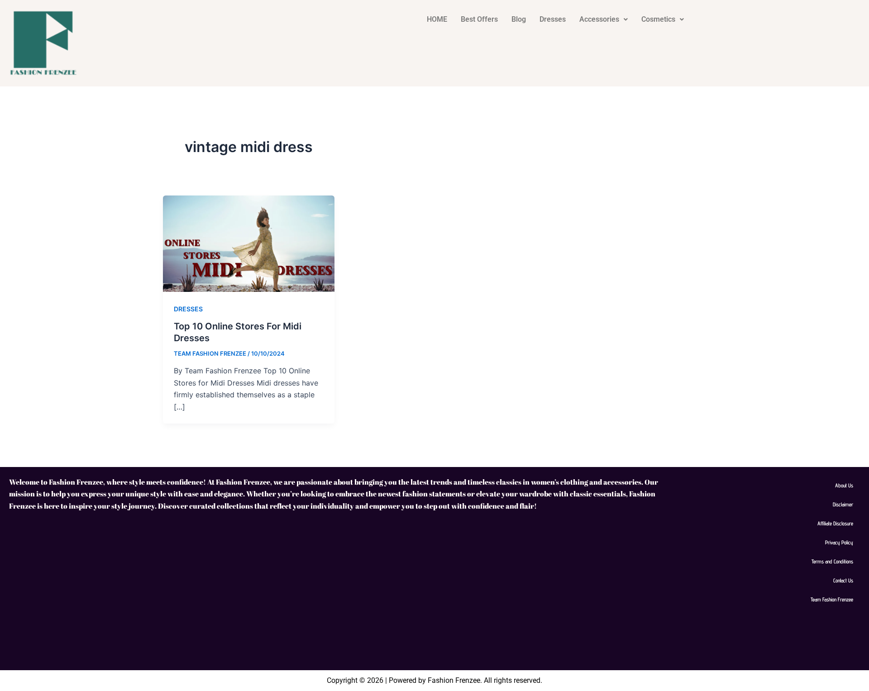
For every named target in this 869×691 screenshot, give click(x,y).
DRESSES (188, 309)
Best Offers (479, 19)
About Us (844, 485)
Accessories (599, 19)
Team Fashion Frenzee (832, 599)
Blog (518, 19)
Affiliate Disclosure (835, 523)
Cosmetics (658, 19)
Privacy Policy (839, 542)
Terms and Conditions (832, 561)
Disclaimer (843, 504)
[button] (604, 19)
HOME (437, 19)
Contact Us (843, 580)
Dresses (553, 19)
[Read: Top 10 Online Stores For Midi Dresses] (248, 243)
